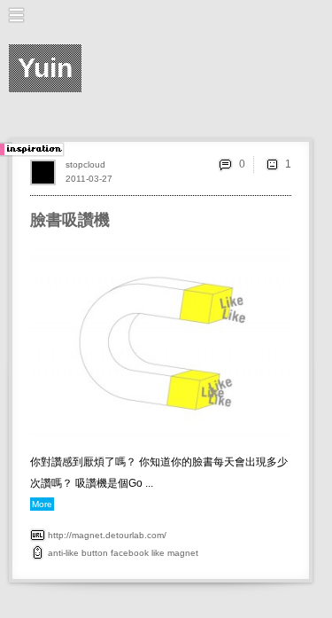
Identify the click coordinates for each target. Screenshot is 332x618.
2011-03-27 (89, 179)
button (94, 553)
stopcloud (85, 164)
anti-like (63, 553)
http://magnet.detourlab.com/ (107, 535)
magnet (182, 553)
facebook (130, 553)
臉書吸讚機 (70, 220)
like (158, 553)
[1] (272, 164)
